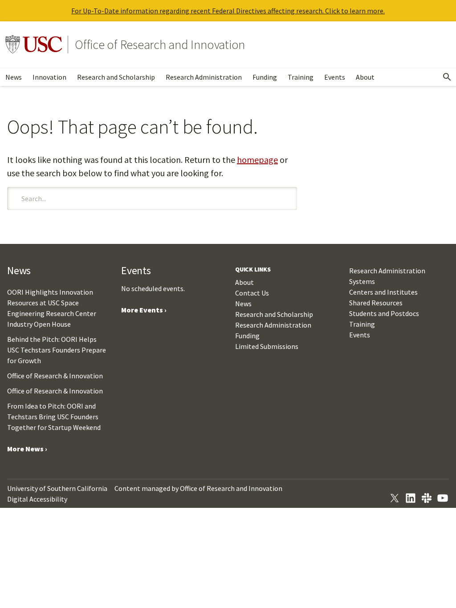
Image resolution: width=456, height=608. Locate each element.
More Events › (144, 309)
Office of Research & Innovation (55, 375)
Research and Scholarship (116, 77)
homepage (257, 159)
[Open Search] (447, 77)
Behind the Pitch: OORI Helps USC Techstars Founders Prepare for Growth (56, 350)
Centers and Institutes (383, 292)
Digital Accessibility (37, 499)
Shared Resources (376, 302)
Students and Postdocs (384, 313)
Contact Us (252, 292)
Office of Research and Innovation (160, 44)
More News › (27, 448)
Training (301, 77)
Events (334, 77)
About (365, 77)
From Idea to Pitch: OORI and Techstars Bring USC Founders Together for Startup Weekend (54, 416)
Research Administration (204, 77)
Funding (264, 77)
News (13, 77)
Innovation (49, 77)
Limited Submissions (266, 346)
